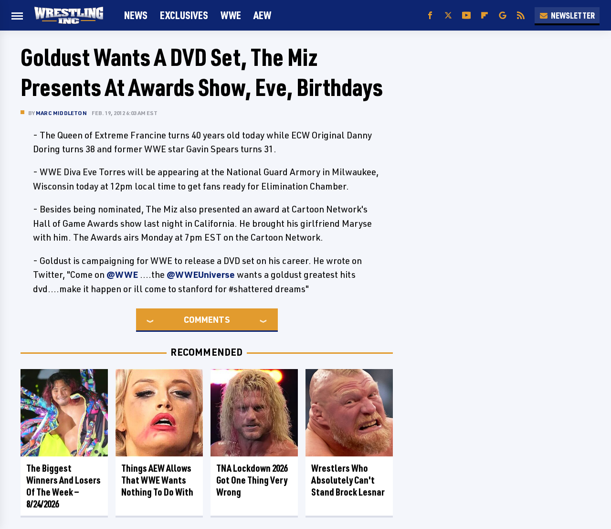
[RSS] (520, 15)
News (135, 15)
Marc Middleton (61, 112)
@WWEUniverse (201, 274)
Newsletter (573, 15)
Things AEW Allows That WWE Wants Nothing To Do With (157, 480)
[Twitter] (448, 15)
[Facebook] (430, 15)
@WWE (122, 274)
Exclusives (184, 15)
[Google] (502, 15)
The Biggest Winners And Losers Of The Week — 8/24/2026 (63, 486)
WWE (231, 15)
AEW (262, 15)
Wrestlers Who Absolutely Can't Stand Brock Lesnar (348, 480)
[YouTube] (466, 15)
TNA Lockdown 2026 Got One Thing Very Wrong (251, 480)
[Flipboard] (484, 15)
